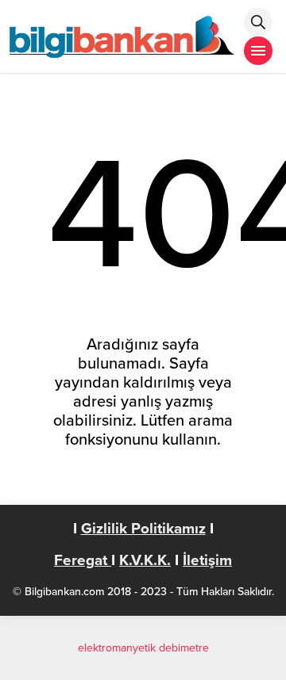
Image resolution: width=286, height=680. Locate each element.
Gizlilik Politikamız (143, 528)
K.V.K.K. (145, 560)
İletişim (207, 560)
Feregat (82, 560)
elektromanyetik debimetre (143, 648)
